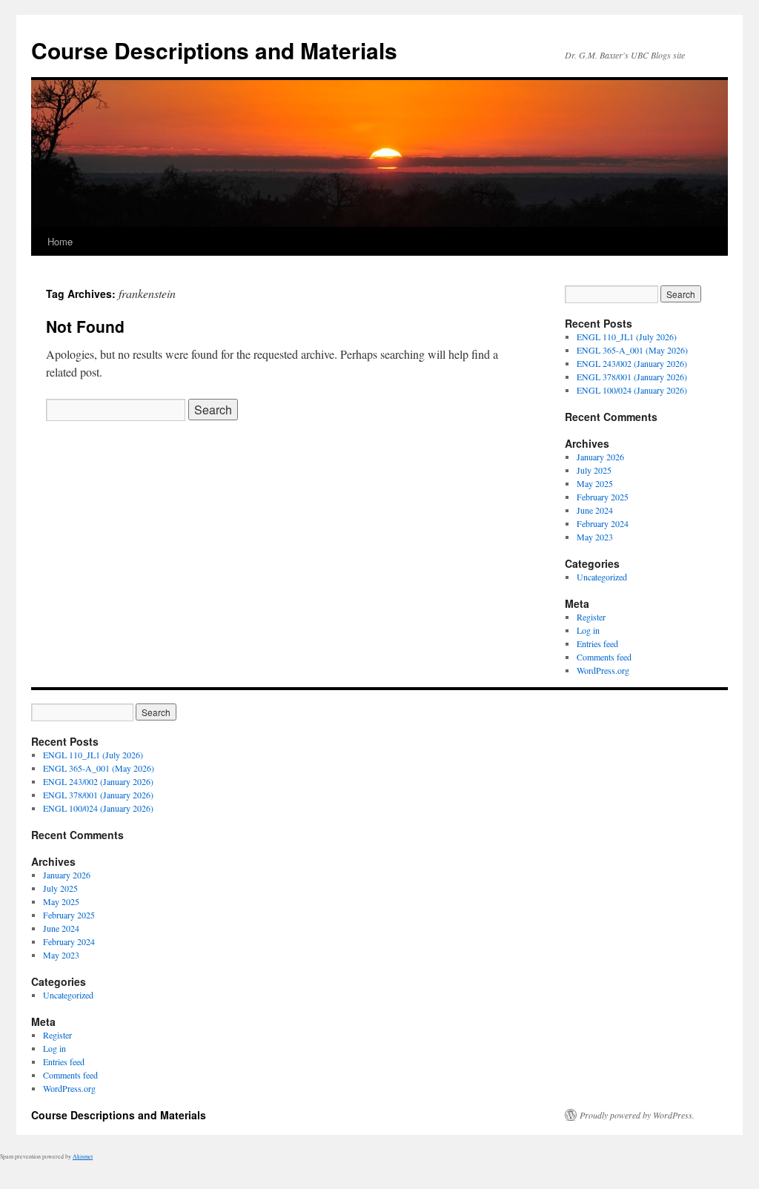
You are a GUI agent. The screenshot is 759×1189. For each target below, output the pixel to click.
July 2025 (594, 470)
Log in (588, 630)
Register (591, 617)
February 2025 (603, 497)
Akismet (83, 1156)
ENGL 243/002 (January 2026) (632, 363)
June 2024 (595, 510)
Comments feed (604, 657)
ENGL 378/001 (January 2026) (632, 376)
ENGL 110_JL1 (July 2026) (627, 336)
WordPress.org (603, 670)
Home (60, 241)
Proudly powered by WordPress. (637, 1115)
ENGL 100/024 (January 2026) (632, 390)
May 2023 (595, 537)
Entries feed (597, 643)
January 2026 (600, 457)
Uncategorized (602, 577)
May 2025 (595, 483)
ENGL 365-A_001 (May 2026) (632, 350)
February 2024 (603, 523)
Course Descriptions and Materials (214, 50)
